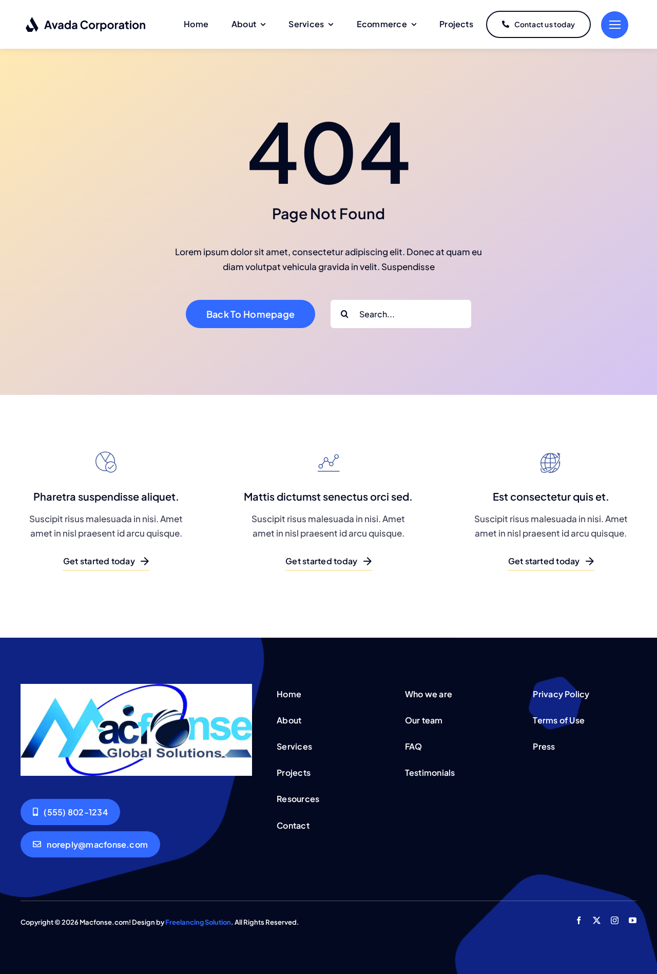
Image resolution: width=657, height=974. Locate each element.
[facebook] (579, 920)
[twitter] (597, 920)
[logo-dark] (86, 20)
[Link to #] (614, 25)
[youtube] (632, 920)
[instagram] (615, 920)
